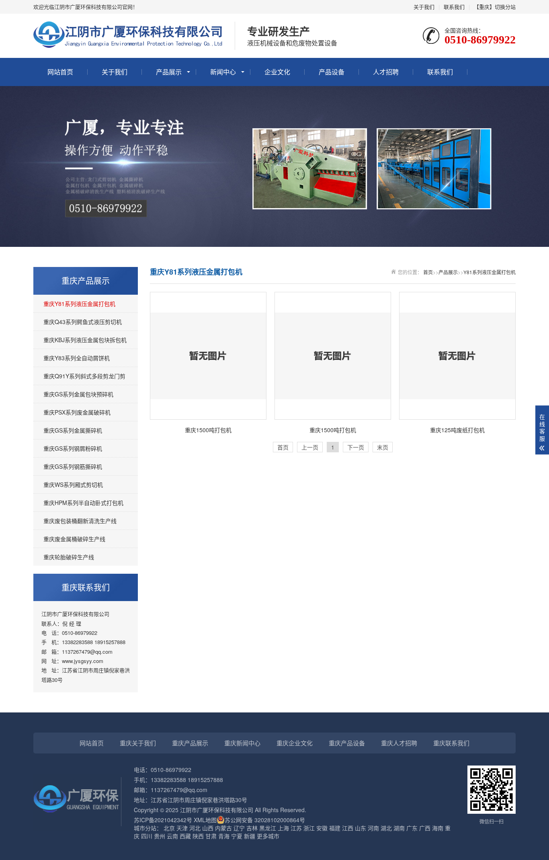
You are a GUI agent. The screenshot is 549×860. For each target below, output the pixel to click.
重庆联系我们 (451, 743)
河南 (373, 828)
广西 (424, 828)
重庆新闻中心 (242, 743)
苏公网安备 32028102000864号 (265, 820)
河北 (195, 828)
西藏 (185, 836)
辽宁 (239, 828)
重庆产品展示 (190, 743)
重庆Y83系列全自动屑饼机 (76, 358)
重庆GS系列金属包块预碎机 (78, 394)
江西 (347, 828)
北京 (169, 828)
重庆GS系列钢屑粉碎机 (72, 448)
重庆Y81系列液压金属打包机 (79, 304)
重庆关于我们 (138, 743)
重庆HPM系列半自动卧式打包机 (83, 503)
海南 (437, 828)
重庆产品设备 (347, 743)
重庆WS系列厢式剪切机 (73, 484)
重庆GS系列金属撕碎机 (72, 430)
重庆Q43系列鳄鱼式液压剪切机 (82, 322)
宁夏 (236, 836)
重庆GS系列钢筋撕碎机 (72, 466)
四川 (146, 836)
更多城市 (268, 836)
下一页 (355, 447)
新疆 (249, 836)
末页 (382, 447)
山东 (360, 828)
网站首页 (60, 71)
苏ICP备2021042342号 (163, 820)
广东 (412, 828)
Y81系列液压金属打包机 (489, 272)
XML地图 (205, 820)
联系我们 (454, 6)
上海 (283, 828)
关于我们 (424, 6)
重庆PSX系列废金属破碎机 (77, 412)
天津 (182, 828)
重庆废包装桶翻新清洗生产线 (80, 521)
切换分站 (505, 6)
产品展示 (169, 71)
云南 (172, 836)
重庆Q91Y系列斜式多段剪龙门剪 (84, 376)
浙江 (309, 828)
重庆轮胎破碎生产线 (68, 557)
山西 (207, 828)
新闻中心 (223, 71)
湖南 (399, 828)
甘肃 (211, 836)
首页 (428, 272)
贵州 (159, 836)
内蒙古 (223, 828)
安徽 (322, 828)
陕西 (198, 836)
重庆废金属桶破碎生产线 (74, 539)
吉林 (252, 828)
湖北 (386, 828)
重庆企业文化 (295, 743)
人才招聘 (386, 71)
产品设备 (331, 71)
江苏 (296, 828)
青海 (223, 836)
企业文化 (277, 71)
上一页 (309, 447)
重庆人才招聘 (399, 743)
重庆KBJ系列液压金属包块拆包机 (85, 340)
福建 (334, 828)
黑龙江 (267, 828)
